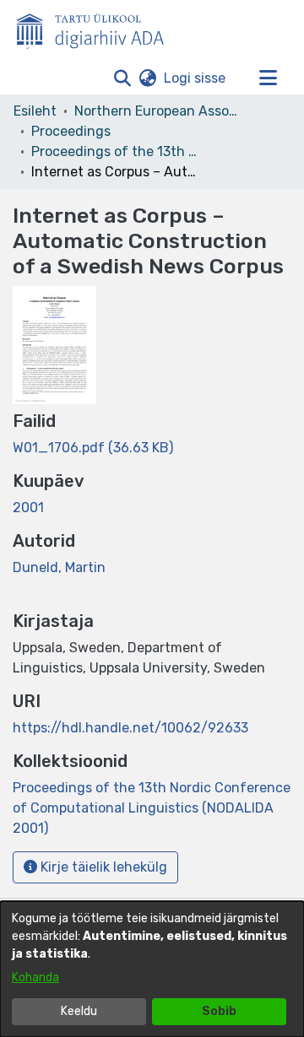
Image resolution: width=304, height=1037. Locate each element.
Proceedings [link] (71, 131)
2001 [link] (28, 508)
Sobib (219, 1011)
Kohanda (35, 977)
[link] (93, 448)
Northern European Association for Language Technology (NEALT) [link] (158, 111)
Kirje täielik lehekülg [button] (102, 867)
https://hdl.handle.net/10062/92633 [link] (130, 728)
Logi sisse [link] (195, 78)
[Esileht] (97, 28)
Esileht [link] (35, 111)
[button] (122, 78)
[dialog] (152, 969)
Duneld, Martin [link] (59, 567)
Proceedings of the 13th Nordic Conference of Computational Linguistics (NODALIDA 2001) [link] (115, 151)
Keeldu (79, 1011)
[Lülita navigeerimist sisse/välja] (267, 78)
